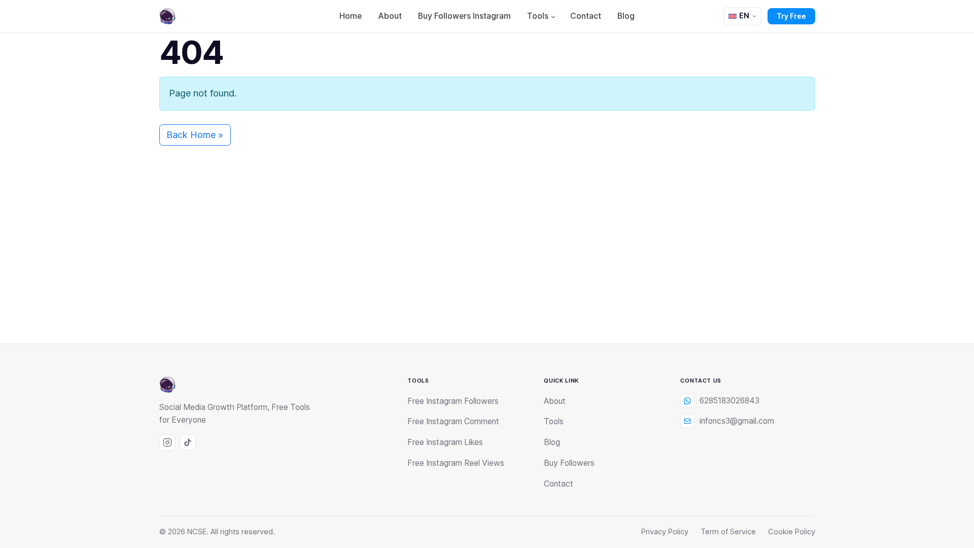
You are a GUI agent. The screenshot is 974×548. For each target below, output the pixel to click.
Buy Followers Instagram (464, 16)
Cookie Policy (791, 531)
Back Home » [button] (194, 134)
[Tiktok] (188, 442)
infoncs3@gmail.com (737, 421)
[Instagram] (167, 442)
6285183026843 (729, 400)
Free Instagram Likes (445, 442)
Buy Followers (569, 463)
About (390, 16)
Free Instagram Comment (453, 421)
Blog (626, 16)
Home (350, 16)
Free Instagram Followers (453, 401)
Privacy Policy (664, 531)
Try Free (791, 16)
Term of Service (728, 531)
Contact (585, 16)
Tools (537, 16)
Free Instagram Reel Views (455, 463)
